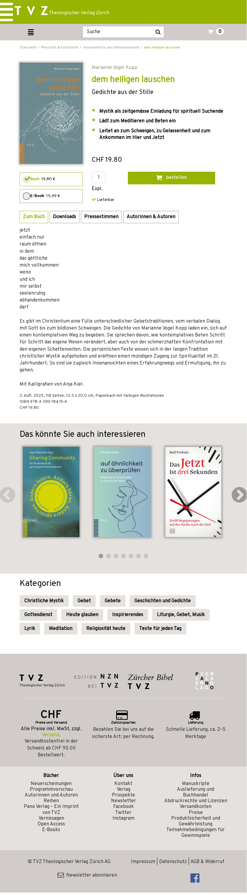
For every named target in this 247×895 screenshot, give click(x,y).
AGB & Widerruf (207, 862)
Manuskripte (195, 784)
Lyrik (29, 629)
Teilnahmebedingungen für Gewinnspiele (195, 833)
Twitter (123, 813)
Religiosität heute (105, 629)
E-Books (51, 830)
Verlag (123, 790)
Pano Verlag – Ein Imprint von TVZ (51, 809)
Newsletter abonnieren (90, 875)
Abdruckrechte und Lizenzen (195, 801)
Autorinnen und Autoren (51, 795)
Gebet (84, 601)
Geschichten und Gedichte (162, 601)
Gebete (113, 601)
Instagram (123, 818)
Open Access (51, 824)
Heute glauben (82, 615)
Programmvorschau (51, 790)
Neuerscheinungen (51, 784)
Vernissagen (51, 818)
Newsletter (123, 801)
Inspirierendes (127, 615)
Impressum (143, 862)
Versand (50, 735)
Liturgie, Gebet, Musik (181, 615)
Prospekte (123, 795)
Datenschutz (173, 862)
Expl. (97, 189)
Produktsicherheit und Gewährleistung (195, 821)
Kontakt (123, 784)
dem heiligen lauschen (162, 47)
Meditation (61, 629)
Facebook (123, 807)
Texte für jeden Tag (160, 629)
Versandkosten (195, 807)
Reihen (51, 801)
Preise (196, 813)
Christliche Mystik (44, 601)
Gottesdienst (38, 615)
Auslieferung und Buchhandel (195, 792)
